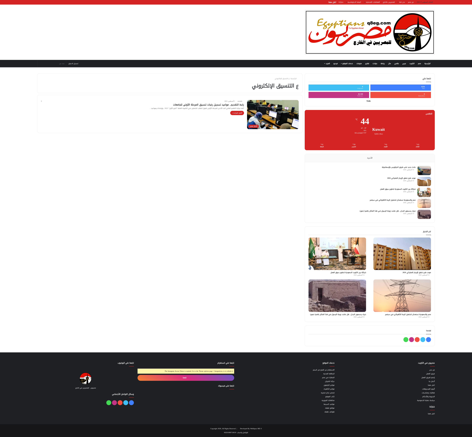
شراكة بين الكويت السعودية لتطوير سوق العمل (398, 189)
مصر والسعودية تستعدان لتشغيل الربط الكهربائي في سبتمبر (393, 200)
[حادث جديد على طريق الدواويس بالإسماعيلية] (424, 170)
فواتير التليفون (329, 385)
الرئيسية (427, 63)
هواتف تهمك (329, 411)
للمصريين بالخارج (389, 2)
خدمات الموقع (347, 63)
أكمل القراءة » (237, 113)
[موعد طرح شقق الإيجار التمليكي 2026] (424, 181)
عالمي (396, 63)
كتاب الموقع (329, 396)
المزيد (328, 63)
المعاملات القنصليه (373, 2)
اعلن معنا (332, 2)
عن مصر (411, 2)
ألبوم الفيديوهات (428, 389)
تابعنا (185, 377)
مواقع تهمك (329, 408)
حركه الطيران (329, 381)
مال (389, 63)
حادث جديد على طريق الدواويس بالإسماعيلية (399, 167)
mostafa (240, 101)
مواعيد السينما (329, 404)
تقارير (367, 63)
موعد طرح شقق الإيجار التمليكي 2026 (401, 178)
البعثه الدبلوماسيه (354, 2)
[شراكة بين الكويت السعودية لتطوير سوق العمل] (424, 192)
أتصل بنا (432, 381)
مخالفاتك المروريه (328, 400)
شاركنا (341, 2)
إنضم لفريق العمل (428, 377)
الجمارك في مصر (328, 377)
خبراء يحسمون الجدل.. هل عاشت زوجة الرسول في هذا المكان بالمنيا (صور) (388, 211)
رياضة (383, 63)
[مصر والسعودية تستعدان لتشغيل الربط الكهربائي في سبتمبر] (424, 203)
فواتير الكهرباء (329, 389)
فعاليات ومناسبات (428, 392)
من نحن (432, 369)
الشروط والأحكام (428, 396)
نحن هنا (402, 2)
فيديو (335, 63)
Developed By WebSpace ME (250, 428)
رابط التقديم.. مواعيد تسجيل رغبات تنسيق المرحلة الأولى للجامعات (208, 104)
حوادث (375, 63)
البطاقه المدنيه (328, 373)
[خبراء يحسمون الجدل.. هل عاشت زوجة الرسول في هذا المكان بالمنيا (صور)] (424, 214)
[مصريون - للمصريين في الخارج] (370, 32)
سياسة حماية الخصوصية (426, 400)
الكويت (411, 63)
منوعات (359, 63)
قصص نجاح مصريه (327, 392)
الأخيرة (369, 158)
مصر (419, 63)
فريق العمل (430, 373)
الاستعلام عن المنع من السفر (323, 369)
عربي (404, 63)
